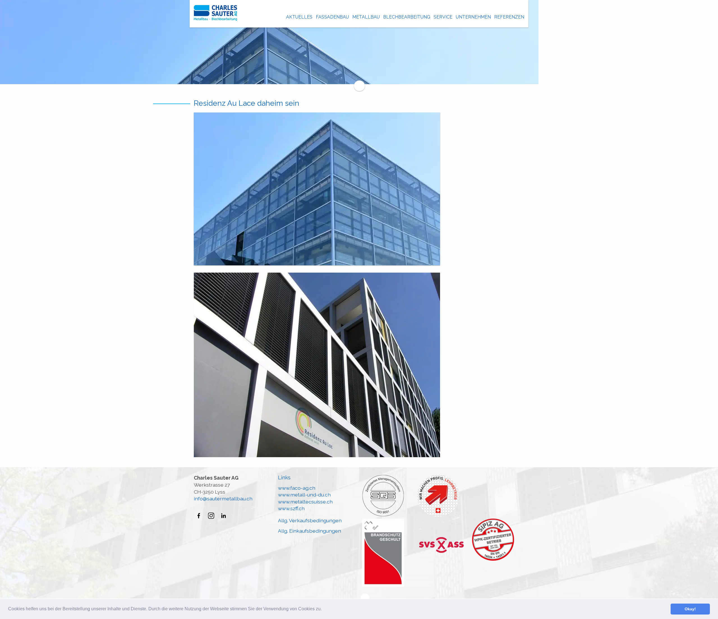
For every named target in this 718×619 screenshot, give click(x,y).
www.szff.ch (291, 508)
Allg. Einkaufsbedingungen (309, 531)
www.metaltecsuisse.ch (305, 502)
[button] (324, 609)
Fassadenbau (332, 17)
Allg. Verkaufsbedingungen (310, 520)
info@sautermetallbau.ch (223, 498)
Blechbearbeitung (406, 17)
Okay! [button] (690, 609)
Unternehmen (473, 17)
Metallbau (366, 17)
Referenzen (509, 17)
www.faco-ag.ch (296, 488)
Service (443, 17)
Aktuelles (299, 17)
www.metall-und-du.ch (304, 495)
